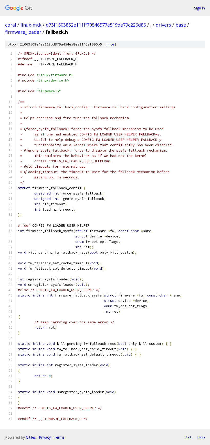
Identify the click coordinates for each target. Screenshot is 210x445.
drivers (163, 25)
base (180, 25)
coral (10, 25)
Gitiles (31, 437)
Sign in (199, 8)
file (110, 44)
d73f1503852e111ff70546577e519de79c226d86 (96, 25)
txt (188, 437)
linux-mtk (30, 25)
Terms (59, 437)
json (201, 437)
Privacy (45, 437)
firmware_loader (23, 32)
